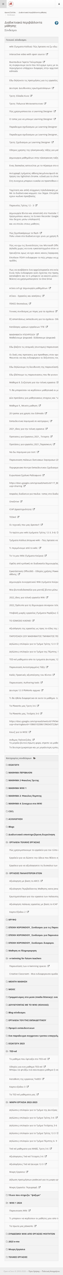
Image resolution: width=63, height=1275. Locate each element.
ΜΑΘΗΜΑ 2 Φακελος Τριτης (24, 780)
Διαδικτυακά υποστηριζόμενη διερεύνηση (32, 834)
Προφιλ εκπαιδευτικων (21, 1028)
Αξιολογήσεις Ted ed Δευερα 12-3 (27, 1164)
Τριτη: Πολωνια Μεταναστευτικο (26, 103)
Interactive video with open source (27, 54)
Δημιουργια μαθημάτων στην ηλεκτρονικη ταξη (34, 157)
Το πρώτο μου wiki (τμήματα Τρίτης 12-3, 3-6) (33, 532)
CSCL (11, 811)
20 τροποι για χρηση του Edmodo (27, 413)
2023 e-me (14, 1241)
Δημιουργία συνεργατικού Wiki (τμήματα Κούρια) (35, 582)
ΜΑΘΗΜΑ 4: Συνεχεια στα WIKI (25, 803)
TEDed (13, 517)
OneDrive (14, 501)
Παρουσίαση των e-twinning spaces (28, 966)
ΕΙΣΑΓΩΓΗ (14, 764)
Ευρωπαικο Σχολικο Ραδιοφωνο (25, 475)
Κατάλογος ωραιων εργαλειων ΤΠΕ (27, 326)
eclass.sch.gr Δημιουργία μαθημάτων (29, 288)
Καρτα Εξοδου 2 (18, 911)
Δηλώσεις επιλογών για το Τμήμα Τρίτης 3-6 (32, 1117)
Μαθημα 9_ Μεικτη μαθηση (24, 405)
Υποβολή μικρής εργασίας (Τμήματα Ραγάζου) (33, 612)
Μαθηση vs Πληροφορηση (23, 950)
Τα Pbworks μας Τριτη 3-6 (23, 705)
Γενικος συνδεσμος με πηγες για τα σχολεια (32, 311)
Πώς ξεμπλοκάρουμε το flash (24, 233)
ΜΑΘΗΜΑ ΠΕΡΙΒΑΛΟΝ (20, 772)
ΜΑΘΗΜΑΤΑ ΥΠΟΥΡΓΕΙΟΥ (22, 334)
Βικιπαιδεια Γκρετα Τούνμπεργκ (26, 62)
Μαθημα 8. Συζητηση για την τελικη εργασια (33, 382)
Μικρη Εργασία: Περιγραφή (23, 1187)
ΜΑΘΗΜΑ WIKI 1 (17, 788)
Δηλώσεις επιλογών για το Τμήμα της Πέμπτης (33, 651)
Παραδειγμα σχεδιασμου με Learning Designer (33, 126)
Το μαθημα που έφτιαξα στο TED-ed (28, 1059)
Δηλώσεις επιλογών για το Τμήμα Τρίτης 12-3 (33, 643)
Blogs (11, 826)
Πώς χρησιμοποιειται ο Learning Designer (31, 111)
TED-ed (13, 1051)
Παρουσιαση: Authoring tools (25, 682)
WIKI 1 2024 (15, 1202)
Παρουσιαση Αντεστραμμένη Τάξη (27, 667)
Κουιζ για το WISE (19, 732)
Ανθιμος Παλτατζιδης (20, 739)
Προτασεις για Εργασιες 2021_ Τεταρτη (29, 436)
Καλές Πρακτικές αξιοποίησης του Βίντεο (31, 674)
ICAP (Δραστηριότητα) (21, 509)
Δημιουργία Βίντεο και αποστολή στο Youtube (33, 213)
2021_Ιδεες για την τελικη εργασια (27, 428)
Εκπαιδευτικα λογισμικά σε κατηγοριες (29, 421)
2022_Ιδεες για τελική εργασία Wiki (27, 597)
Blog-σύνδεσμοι (17, 1012)
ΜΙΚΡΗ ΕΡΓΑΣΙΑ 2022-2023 (23, 1102)
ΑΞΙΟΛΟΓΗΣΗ (16, 819)
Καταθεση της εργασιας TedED (25, 1079)
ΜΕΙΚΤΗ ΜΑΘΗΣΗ (18, 981)
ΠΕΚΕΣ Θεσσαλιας (19, 303)
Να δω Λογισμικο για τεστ (23, 452)
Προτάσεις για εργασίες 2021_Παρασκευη (31, 444)
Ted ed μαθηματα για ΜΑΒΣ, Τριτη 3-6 (29, 1148)
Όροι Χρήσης (34, 1271)
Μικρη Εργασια (17, 1171)
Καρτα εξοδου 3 (18, 1086)
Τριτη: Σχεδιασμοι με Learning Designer (30, 142)
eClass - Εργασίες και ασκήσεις (25, 295)
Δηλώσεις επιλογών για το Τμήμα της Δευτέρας (34, 1110)
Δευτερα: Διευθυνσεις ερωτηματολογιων (30, 88)
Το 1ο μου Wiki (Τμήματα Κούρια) (26, 555)
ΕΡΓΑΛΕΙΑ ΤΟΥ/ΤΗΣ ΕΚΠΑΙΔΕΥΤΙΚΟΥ (27, 1020)
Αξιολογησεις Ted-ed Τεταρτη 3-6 (27, 1156)
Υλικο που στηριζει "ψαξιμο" (25, 1195)
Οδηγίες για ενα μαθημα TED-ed (26, 1066)
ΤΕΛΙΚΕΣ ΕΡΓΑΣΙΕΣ (18, 1257)
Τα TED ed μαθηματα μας (23, 1094)
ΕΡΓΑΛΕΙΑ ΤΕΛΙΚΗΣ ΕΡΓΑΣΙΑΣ (24, 842)
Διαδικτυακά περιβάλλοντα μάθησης (33, 13)
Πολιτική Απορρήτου (51, 1271)
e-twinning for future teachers (25, 958)
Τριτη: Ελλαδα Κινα (19, 95)
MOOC (12, 989)
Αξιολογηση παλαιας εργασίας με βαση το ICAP (34, 904)
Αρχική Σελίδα (10, 13)
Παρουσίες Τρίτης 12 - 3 (22, 205)
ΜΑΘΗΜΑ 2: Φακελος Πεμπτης (25, 795)
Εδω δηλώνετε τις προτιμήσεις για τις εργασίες (34, 80)
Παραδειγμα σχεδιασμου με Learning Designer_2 (35, 134)
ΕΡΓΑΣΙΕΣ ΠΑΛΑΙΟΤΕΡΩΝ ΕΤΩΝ (25, 873)
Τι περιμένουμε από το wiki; (24, 548)
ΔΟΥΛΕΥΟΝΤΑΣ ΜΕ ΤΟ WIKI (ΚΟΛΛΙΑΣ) (29, 1004)
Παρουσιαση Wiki (18, 1210)
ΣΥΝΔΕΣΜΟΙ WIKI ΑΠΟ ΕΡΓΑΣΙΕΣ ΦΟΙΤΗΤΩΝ (32, 1233)
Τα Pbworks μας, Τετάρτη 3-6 (24, 713)
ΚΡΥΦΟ (12, 919)
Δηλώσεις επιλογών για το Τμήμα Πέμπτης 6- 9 (33, 1140)
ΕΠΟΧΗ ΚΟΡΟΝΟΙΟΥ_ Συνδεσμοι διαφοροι (31, 942)
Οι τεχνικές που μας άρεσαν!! (25, 524)
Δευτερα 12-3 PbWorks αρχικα (25, 690)
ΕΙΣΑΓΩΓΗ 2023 (17, 1043)
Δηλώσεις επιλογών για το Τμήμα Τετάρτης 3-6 (33, 1125)
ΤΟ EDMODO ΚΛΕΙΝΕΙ (20, 620)
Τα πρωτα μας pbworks (21, 1226)
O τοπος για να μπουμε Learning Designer (31, 119)
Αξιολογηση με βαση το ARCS (25, 880)
